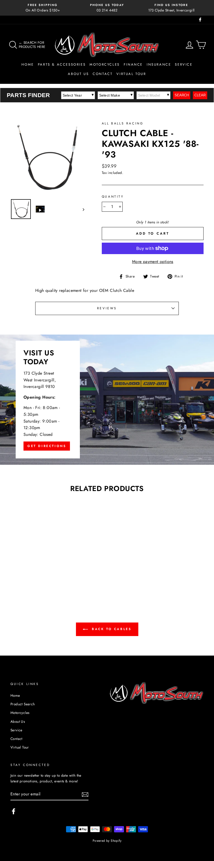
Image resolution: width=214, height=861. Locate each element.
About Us (78, 73)
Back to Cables (111, 629)
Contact (102, 73)
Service (183, 64)
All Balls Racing (123, 123)
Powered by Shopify (107, 840)
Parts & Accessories (62, 64)
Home (27, 64)
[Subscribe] (85, 794)
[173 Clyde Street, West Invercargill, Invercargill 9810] (107, 400)
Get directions (46, 446)
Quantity (113, 196)
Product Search (22, 704)
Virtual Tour (131, 73)
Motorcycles (105, 64)
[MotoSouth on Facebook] (13, 811)
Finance (133, 64)
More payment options (152, 262)
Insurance (159, 64)
